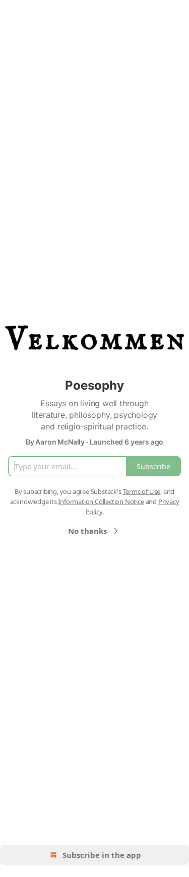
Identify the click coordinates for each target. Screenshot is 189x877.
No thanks (87, 531)
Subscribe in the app (101, 855)
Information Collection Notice (101, 501)
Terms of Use (142, 491)
